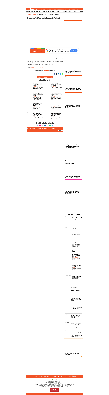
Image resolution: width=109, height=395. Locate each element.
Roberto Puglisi (54, 86)
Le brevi (34, 14)
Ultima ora (48, 11)
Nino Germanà (75, 279)
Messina (66, 9)
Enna (63, 9)
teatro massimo (38, 67)
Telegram (41, 11)
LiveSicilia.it (29, 14)
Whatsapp (34, 11)
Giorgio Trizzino (75, 267)
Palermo (46, 9)
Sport (71, 11)
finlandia (32, 67)
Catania (50, 9)
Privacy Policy (41, 393)
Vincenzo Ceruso (75, 257)
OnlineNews (67, 73)
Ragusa (70, 9)
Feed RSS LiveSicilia (56, 393)
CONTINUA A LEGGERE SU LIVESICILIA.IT (45, 77)
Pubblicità (50, 393)
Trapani (77, 9)
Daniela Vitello (35, 86)
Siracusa (73, 9)
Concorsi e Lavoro (79, 11)
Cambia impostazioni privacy (65, 393)
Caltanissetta (59, 9)
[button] (65, 356)
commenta (46, 70)
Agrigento (54, 9)
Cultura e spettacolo (62, 11)
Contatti (46, 393)
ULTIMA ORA (42, 9)
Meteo (54, 11)
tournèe (43, 67)
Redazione (32, 57)
